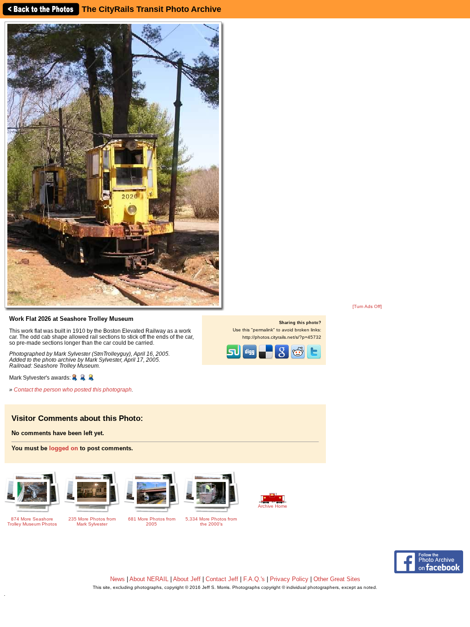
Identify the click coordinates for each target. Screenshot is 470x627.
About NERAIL (148, 579)
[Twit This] (314, 358)
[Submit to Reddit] (298, 358)
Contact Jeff (222, 579)
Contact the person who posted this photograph (73, 389)
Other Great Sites (336, 579)
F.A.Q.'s (254, 579)
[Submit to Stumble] (233, 358)
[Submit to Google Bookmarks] (281, 358)
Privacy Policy (289, 579)
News (117, 579)
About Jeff (187, 579)
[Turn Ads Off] (367, 306)
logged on (63, 448)
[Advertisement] (367, 161)
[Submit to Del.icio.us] (265, 358)
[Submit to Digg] (249, 358)
